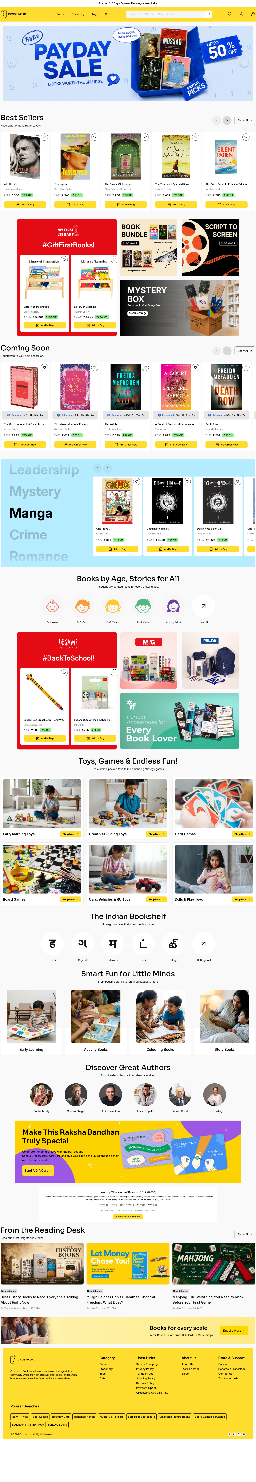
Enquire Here (232, 1330)
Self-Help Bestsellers (141, 1416)
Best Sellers (40, 1416)
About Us (187, 1364)
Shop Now (69, 834)
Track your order (229, 1378)
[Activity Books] (96, 1016)
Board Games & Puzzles (210, 1416)
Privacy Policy (145, 1368)
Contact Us (225, 1373)
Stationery (78, 14)
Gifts (108, 14)
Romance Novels (84, 1416)
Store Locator (190, 1368)
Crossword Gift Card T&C (152, 1392)
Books (60, 14)
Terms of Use (144, 1373)
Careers (223, 1364)
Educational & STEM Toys (28, 1424)
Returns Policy (145, 1383)
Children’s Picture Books (174, 1416)
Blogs (185, 1373)
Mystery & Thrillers (112, 1416)
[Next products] (227, 120)
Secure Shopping (147, 1364)
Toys (95, 14)
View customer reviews (128, 1216)
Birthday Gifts (61, 1416)
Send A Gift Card (36, 1170)
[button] (230, 14)
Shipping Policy (145, 1378)
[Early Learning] (31, 1016)
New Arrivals (20, 1416)
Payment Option (146, 1387)
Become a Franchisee (232, 1368)
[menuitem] (60, 14)
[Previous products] (216, 120)
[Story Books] (224, 1016)
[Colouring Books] (160, 1016)
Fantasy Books (57, 1424)
